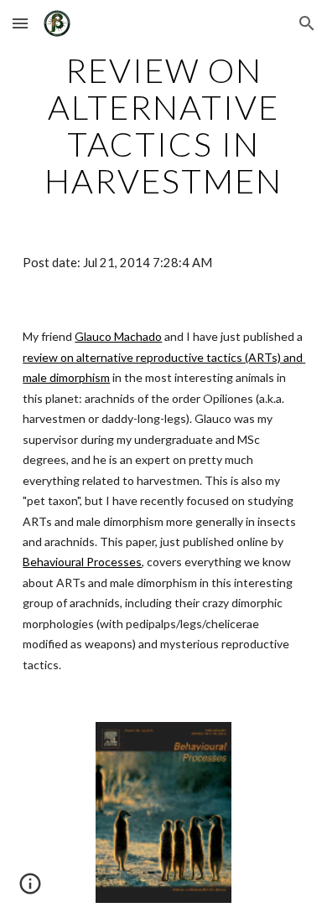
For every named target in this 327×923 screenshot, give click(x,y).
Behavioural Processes (82, 561)
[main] (163, 125)
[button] (20, 23)
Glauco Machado (118, 336)
